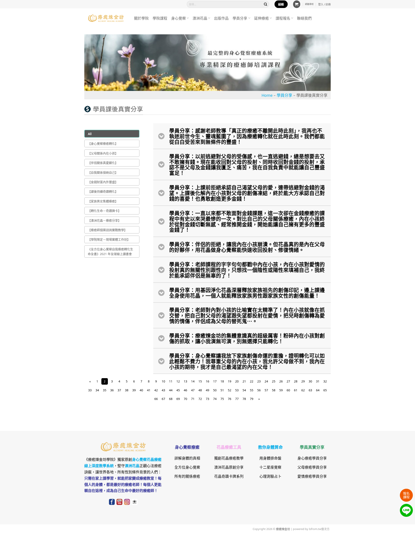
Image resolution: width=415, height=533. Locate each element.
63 (310, 390)
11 (170, 381)
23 (259, 381)
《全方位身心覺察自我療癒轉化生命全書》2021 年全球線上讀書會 (110, 251)
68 (170, 399)
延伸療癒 (261, 18)
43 (163, 390)
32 (325, 381)
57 (266, 390)
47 (193, 390)
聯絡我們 (304, 18)
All (90, 134)
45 (178, 390)
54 (244, 390)
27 (288, 381)
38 (126, 390)
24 (266, 381)
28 (295, 381)
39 (134, 390)
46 (185, 390)
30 (310, 381)
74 (215, 399)
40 (141, 390)
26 (281, 381)
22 (251, 381)
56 (259, 390)
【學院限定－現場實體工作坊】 (109, 239)
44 (170, 390)
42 (156, 390)
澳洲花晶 (200, 18)
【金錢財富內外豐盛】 (103, 182)
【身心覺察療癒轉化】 (103, 143)
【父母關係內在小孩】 (103, 153)
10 (163, 381)
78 (244, 399)
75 (222, 399)
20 (237, 381)
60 (288, 390)
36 (112, 390)
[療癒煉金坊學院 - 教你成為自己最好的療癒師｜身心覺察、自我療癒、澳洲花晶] (106, 18)
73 (207, 399)
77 (237, 399)
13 (185, 381)
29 (303, 381)
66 (156, 399)
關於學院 (141, 18)
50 (215, 390)
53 (237, 390)
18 (222, 381)
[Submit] (265, 4)
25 (273, 381)
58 (273, 390)
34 (97, 390)
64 (317, 390)
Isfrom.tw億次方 (319, 529)
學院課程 (160, 18)
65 (325, 390)
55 (251, 390)
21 (244, 381)
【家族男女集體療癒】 (103, 201)
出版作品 (221, 18)
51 (222, 390)
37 (119, 390)
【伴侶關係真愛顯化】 (103, 162)
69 (178, 399)
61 (295, 390)
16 (207, 381)
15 (200, 381)
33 (90, 390)
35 (104, 390)
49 (207, 390)
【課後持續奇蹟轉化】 (103, 191)
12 (178, 381)
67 (163, 399)
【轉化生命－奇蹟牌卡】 (104, 210)
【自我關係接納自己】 (103, 172)
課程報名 (283, 18)
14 (193, 381)
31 (317, 381)
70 (185, 399)
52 (229, 390)
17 (215, 381)
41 (148, 390)
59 (281, 390)
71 (193, 399)
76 (229, 399)
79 (251, 399)
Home (267, 95)
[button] (296, 4)
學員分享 (240, 18)
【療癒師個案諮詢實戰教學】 (107, 230)
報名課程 (406, 495)
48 (200, 390)
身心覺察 (178, 18)
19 (229, 381)
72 (200, 399)
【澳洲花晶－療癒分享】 (104, 220)
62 (303, 390)
